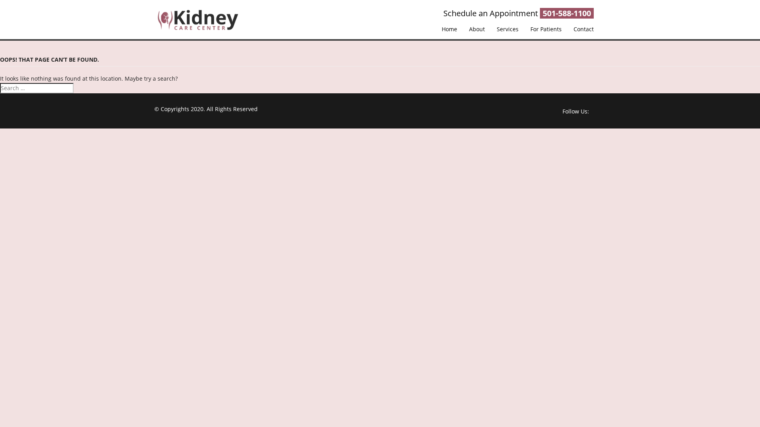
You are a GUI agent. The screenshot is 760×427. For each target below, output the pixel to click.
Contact (584, 29)
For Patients (546, 29)
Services (508, 29)
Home (449, 29)
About (477, 29)
